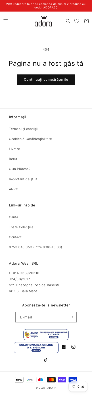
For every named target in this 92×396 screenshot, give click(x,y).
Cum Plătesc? (19, 169)
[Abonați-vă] (71, 317)
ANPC (13, 189)
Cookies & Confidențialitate (30, 139)
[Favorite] (77, 21)
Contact (15, 237)
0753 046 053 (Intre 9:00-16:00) (35, 247)
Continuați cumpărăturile (46, 79)
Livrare (14, 149)
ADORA (51, 387)
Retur (13, 159)
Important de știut (23, 179)
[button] (5, 21)
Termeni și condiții (23, 129)
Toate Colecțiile (21, 227)
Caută (13, 217)
